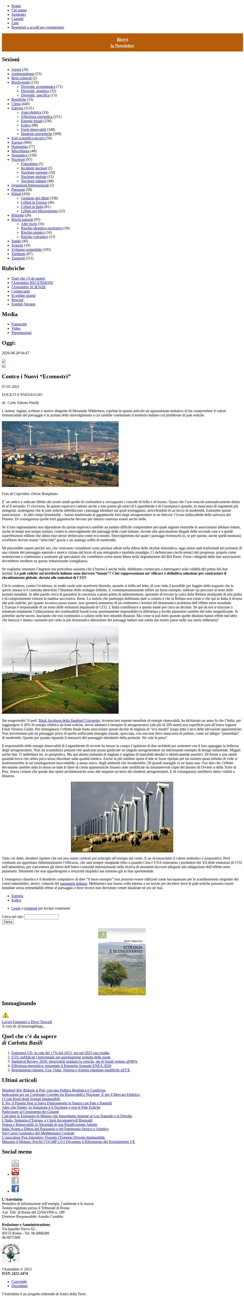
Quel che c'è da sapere (28, 278)
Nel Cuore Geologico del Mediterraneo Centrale (38, 1133)
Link (15, 23)
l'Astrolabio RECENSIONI (32, 283)
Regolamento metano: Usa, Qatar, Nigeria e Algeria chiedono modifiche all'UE (70, 1070)
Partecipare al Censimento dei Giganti (30, 1112)
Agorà (16, 69)
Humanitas (19, 147)
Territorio (18, 254)
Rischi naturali (22, 220)
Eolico (26, 125)
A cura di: (10, 1026)
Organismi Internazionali (30, 185)
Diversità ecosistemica (38, 87)
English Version (23, 304)
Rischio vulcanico (34, 237)
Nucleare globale (33, 177)
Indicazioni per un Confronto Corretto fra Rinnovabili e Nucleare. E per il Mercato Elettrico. (71, 1095)
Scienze (17, 245)
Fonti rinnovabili (33, 129)
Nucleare (18, 159)
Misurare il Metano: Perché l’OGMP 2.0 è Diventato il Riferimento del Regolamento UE (68, 1142)
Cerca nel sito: (13, 917)
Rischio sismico (33, 232)
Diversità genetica (35, 91)
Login (15, 908)
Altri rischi (29, 224)
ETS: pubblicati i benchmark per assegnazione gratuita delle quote (61, 1057)
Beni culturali (21, 78)
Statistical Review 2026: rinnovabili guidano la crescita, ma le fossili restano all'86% (74, 1061)
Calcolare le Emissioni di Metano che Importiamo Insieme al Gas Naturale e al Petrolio (67, 1116)
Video (15, 328)
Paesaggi (18, 189)
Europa (16, 142)
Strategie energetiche (36, 134)
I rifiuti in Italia (32, 207)
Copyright (19, 1282)
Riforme (17, 215)
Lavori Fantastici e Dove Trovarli (27, 1022)
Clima (15, 104)
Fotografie (19, 324)
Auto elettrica (31, 112)
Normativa (19, 155)
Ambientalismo (22, 74)
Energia (17, 108)
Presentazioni (21, 333)
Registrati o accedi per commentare (37, 27)
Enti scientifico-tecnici (28, 138)
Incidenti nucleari (34, 168)
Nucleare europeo (34, 172)
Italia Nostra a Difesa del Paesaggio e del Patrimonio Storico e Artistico (55, 1129)
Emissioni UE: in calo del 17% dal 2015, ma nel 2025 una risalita (60, 1053)
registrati (30, 908)
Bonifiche (18, 99)
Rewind (17, 300)
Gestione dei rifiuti (35, 198)
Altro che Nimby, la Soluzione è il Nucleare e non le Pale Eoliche (51, 1107)
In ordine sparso (23, 295)
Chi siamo (19, 10)
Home (16, 6)
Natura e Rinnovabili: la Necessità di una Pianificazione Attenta (49, 1125)
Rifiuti (16, 194)
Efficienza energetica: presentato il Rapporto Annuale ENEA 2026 (61, 1066)
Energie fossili (31, 121)
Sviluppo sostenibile (26, 250)
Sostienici (18, 14)
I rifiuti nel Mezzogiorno (39, 211)
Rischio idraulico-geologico (41, 228)
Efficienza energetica (36, 117)
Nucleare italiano (33, 181)
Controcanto (20, 291)
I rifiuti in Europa (34, 202)
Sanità (16, 241)
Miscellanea (20, 151)
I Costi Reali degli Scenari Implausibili (31, 1099)
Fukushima (29, 164)
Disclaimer (19, 1286)
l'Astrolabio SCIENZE (28, 287)
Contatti (17, 19)
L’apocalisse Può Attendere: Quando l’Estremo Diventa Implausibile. (54, 1137)
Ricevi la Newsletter (122, 42)
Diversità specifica (35, 95)
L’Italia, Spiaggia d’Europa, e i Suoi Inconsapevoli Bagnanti (47, 1120)
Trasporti (18, 258)
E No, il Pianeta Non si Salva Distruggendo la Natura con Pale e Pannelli (57, 1103)
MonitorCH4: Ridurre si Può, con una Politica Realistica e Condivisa (53, 1090)
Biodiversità (20, 82)
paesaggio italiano (73, 883)
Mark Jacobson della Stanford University (69, 720)
